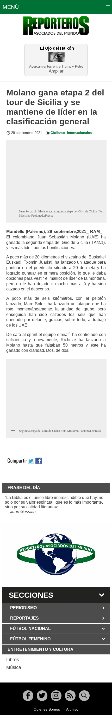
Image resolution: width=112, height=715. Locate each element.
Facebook (28, 695)
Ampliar (56, 71)
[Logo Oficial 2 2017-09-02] (56, 554)
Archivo (72, 709)
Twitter (42, 695)
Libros (12, 659)
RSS (70, 695)
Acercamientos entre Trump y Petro (56, 66)
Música (13, 667)
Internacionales (79, 133)
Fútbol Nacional (30, 628)
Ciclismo (58, 133)
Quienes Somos (47, 709)
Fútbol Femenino (30, 639)
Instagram (56, 695)
